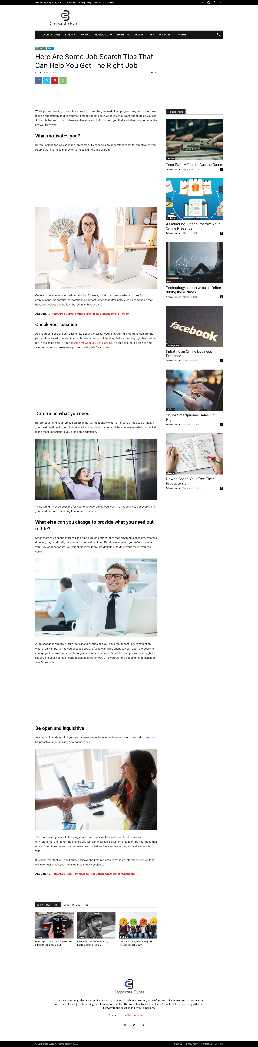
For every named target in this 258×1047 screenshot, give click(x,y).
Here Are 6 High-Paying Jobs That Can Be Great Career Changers (93, 873)
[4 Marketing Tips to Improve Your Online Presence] (194, 199)
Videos (182, 34)
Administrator (173, 169)
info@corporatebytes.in (136, 1015)
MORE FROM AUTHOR (76, 905)
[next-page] (43, 952)
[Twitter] (220, 2)
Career (50, 48)
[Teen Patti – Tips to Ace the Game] (194, 139)
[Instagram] (208, 2)
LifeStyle (170, 158)
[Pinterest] (214, 2)
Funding (85, 34)
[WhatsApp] (63, 80)
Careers (110, 2)
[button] (218, 35)
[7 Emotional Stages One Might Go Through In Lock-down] (138, 925)
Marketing (123, 34)
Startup (70, 34)
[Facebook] (202, 2)
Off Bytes (164, 34)
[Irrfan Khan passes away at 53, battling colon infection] (96, 925)
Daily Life (124, 937)
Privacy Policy (84, 2)
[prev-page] (37, 952)
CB (39, 72)
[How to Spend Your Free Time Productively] (194, 454)
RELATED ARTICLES (48, 905)
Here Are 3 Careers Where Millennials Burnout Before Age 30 (90, 313)
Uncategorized (173, 345)
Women (139, 34)
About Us (71, 2)
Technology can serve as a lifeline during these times (193, 290)
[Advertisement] (159, 18)
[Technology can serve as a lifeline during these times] (194, 262)
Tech (151, 34)
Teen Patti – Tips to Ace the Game (194, 165)
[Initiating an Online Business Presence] (194, 326)
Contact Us (99, 2)
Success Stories (50, 34)
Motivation (102, 34)
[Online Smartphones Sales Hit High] (194, 390)
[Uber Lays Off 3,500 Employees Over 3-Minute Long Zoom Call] (54, 925)
